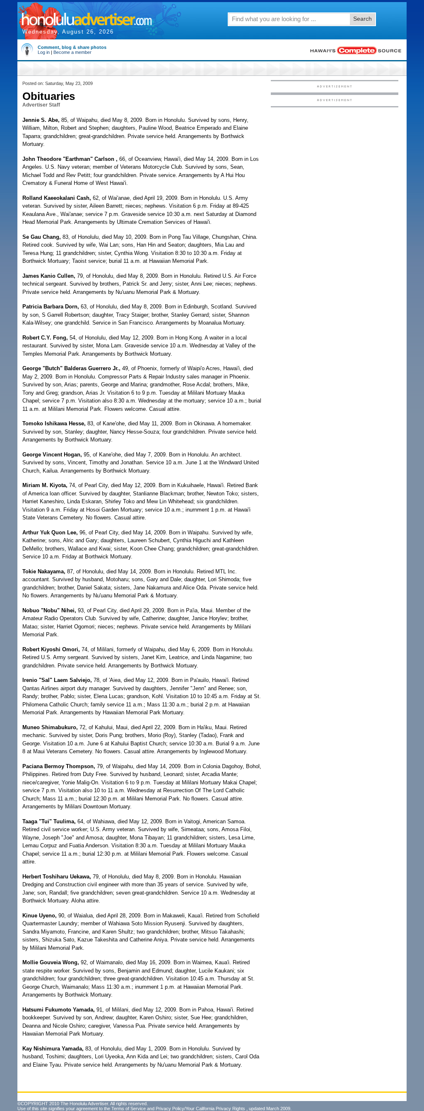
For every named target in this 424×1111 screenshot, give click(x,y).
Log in (44, 52)
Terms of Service (128, 1108)
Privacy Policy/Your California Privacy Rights (200, 1108)
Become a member (72, 52)
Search (362, 18)
